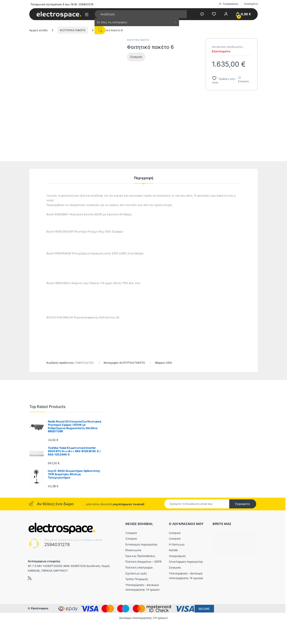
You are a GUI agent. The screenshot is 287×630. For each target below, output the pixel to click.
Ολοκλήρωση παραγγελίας (186, 561)
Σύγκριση (243, 81)
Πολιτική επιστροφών (139, 567)
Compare (131, 533)
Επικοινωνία (133, 550)
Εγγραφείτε (242, 503)
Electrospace (39, 608)
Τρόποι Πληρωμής (136, 579)
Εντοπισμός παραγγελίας (141, 544)
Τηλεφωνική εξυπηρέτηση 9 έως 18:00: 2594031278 (61, 4)
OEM (169, 362)
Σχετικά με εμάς (136, 573)
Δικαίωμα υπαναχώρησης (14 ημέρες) (143, 617)
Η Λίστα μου (176, 544)
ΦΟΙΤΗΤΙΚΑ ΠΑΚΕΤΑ (72, 30)
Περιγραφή (143, 178)
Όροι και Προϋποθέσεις (140, 556)
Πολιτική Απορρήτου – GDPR (143, 561)
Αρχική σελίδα (38, 30)
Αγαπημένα (251, 3)
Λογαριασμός (230, 3)
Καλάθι (173, 550)
